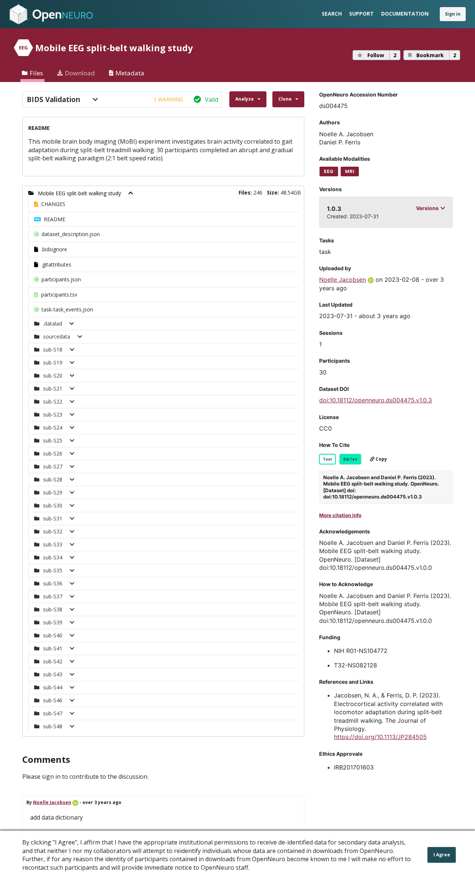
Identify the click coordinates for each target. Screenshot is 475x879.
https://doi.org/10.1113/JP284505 (380, 737)
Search (332, 13)
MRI (349, 171)
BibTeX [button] (350, 459)
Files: (245, 192)
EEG (329, 171)
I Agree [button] (441, 855)
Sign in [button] (453, 14)
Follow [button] (381, 55)
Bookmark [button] (436, 55)
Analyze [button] (244, 99)
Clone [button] (285, 99)
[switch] (122, 99)
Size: (273, 192)
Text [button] (327, 459)
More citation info (340, 515)
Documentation (405, 13)
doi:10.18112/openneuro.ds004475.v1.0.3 (375, 400)
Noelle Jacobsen (52, 802)
